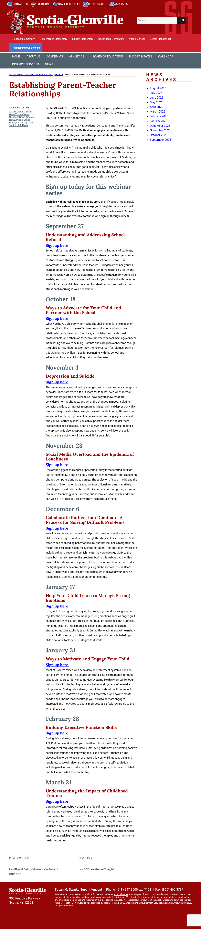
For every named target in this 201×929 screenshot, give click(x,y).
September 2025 (160, 139)
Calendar (165, 56)
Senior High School (160, 38)
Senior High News (18, 125)
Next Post (86, 858)
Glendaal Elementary (23, 38)
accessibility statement (113, 897)
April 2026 (156, 107)
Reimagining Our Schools (26, 47)
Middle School (137, 38)
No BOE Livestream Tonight (96, 869)
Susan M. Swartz (67, 889)
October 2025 (158, 135)
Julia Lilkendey (121, 894)
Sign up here (57, 245)
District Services (25, 64)
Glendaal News (17, 117)
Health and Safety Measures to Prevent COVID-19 (33, 872)
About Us (33, 56)
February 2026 (159, 116)
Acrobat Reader (62, 903)
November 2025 (160, 130)
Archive (13, 111)
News (49, 64)
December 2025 (160, 126)
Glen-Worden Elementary (53, 38)
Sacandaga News (25, 122)
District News (25, 111)
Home (16, 56)
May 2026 (156, 102)
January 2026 (158, 121)
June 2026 (156, 97)
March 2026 (157, 111)
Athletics (76, 56)
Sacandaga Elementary (111, 38)
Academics (54, 56)
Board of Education (107, 56)
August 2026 (158, 88)
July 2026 (156, 93)
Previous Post (19, 858)
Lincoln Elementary (82, 38)
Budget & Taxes (140, 56)
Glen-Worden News (19, 114)
